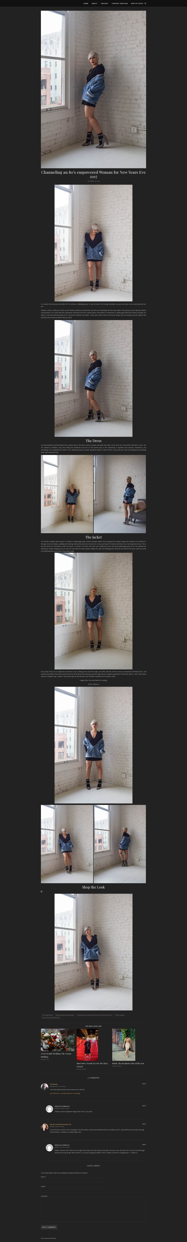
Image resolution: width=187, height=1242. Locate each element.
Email (43, 1186)
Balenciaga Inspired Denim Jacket (65, 1015)
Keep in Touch (137, 3)
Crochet (104, 3)
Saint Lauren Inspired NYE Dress (51, 1018)
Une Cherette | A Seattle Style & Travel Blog (65, 1093)
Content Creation (120, 3)
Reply (144, 1084)
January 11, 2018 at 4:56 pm (62, 1147)
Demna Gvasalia (119, 1015)
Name (43, 1177)
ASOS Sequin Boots (47, 1015)
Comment (44, 1196)
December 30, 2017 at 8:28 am (58, 1086)
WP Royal (53, 1238)
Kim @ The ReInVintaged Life (60, 1124)
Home (86, 3)
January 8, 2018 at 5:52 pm (57, 1126)
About (94, 3)
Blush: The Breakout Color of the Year (128, 1063)
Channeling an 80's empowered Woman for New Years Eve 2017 (94, 1015)
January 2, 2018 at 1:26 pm (62, 1108)
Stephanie (54, 1084)
